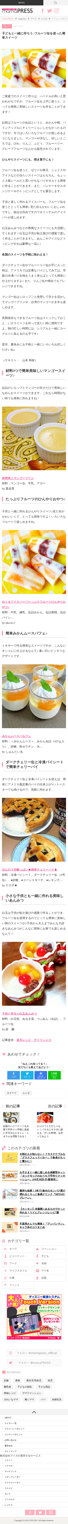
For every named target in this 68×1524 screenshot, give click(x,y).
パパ (43, 1399)
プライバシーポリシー (14, 1429)
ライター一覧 (11, 1423)
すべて (13, 1249)
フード (34, 19)
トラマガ (9, 1466)
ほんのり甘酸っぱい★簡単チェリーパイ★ (29, 869)
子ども (45, 1256)
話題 (43, 1278)
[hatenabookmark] (40, 1075)
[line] (54, 1075)
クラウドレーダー (12, 1482)
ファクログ (10, 1499)
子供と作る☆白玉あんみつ (19, 1013)
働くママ (29, 1399)
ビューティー (17, 1256)
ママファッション (31, 1393)
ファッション (49, 1249)
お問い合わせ (11, 1440)
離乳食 (7, 1387)
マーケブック (11, 1471)
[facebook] (13, 1075)
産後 (17, 1380)
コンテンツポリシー (13, 1434)
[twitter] (27, 1075)
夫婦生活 (56, 1399)
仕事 (12, 1278)
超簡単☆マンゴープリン (18, 478)
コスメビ (9, 1488)
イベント (14, 1285)
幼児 (50, 1380)
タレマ (8, 1494)
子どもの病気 (25, 1387)
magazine (22, 19)
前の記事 (13, 1106)
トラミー (9, 1460)
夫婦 (43, 1263)
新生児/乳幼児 (33, 1380)
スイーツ (11, 1093)
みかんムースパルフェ (16, 736)
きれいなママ (11, 1399)
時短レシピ (10, 1393)
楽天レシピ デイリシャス (34, 1040)
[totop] (34, 1412)
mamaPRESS (8, 19)
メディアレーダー (12, 1477)
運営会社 (9, 1446)
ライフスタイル (18, 1270)
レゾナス (9, 1505)
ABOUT (8, 1418)
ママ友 (45, 1270)
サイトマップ (11, 1451)
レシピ (44, 19)
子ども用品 (44, 1387)
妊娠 (6, 1380)
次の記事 (55, 1106)
